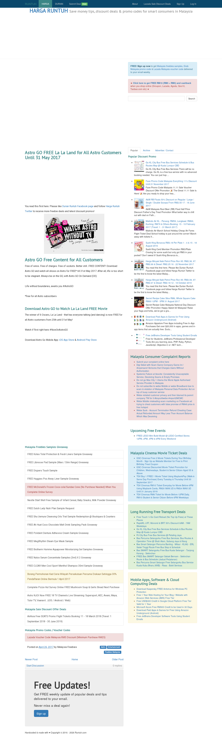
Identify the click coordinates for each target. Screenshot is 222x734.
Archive (146, 150)
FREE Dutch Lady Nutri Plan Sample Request (50, 508)
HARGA (45, 3)
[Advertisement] (111, 36)
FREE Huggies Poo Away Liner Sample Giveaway (53, 478)
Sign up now (143, 66)
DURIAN (59, 3)
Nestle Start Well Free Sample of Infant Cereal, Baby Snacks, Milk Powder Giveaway (71, 500)
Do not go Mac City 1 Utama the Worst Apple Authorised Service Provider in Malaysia (163, 381)
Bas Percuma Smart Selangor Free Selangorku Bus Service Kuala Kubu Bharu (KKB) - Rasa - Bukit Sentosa (165, 564)
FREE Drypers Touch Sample (42, 470)
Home (75, 659)
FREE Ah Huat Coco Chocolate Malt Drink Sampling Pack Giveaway (62, 524)
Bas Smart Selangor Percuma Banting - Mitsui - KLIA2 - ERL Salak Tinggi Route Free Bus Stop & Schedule (165, 546)
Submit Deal (78, 3)
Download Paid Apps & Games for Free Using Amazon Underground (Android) (167, 318)
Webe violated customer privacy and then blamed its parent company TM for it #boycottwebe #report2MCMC (165, 397)
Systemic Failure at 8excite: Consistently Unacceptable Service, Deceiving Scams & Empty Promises (163, 375)
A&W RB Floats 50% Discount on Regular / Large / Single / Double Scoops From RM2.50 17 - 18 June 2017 (170, 202)
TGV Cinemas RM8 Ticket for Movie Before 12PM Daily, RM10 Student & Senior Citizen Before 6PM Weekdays (163, 496)
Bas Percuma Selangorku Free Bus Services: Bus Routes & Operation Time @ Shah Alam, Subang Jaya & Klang (165, 540)
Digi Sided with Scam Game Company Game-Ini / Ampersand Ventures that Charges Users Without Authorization (160, 367)
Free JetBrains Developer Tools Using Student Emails (171, 335)
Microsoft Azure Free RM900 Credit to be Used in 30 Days (164, 607)
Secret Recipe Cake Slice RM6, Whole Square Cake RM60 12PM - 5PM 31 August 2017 (170, 300)
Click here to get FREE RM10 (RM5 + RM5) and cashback (162, 82)
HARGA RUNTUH (49, 10)
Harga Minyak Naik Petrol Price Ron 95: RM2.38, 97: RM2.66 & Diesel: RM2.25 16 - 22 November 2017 (171, 263)
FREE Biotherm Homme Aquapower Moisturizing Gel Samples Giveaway (65, 549)
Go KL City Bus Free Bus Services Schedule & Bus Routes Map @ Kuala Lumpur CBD (170, 164)
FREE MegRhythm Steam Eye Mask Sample (50, 541)
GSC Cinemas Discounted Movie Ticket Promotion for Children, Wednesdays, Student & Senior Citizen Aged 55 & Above (165, 470)
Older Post (118, 659)
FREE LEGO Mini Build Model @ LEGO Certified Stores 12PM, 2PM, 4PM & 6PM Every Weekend (163, 437)
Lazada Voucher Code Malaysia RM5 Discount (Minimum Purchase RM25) (66, 637)
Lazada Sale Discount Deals (157, 3)
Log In (193, 3)
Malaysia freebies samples (169, 66)
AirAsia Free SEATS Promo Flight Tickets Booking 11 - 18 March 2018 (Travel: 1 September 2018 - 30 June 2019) (69, 619)
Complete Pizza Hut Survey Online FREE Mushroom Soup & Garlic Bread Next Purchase (73, 587)
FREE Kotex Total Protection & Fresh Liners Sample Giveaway (59, 454)
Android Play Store (87, 339)
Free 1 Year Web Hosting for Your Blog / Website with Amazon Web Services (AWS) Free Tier (162, 596)
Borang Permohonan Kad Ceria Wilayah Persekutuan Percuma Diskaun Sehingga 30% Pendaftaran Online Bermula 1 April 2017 (72, 577)
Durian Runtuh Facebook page (77, 206)
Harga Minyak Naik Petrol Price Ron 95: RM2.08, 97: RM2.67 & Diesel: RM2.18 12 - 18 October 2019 (171, 281)
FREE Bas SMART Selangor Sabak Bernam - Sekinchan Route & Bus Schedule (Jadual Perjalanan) (163, 558)
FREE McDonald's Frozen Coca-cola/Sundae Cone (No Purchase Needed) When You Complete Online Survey (71, 489)
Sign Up (180, 3)
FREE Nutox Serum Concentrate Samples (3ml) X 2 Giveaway (59, 557)
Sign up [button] (41, 713)
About (135, 3)
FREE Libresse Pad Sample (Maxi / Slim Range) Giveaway (58, 462)
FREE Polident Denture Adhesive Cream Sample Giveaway (58, 533)
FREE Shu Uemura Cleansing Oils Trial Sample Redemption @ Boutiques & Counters (71, 516)
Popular (134, 150)
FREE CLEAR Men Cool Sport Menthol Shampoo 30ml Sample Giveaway (65, 565)
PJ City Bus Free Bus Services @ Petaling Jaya (159, 535)
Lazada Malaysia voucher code (168, 69)
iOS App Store (66, 339)
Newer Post (31, 659)
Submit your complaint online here (153, 361)
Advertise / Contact (164, 150)
